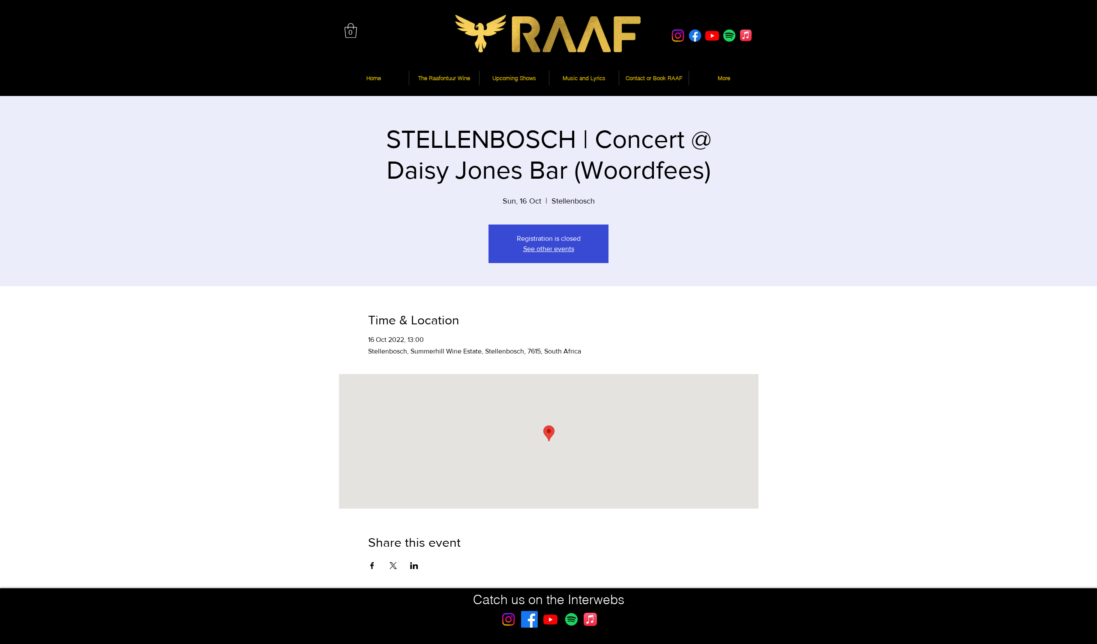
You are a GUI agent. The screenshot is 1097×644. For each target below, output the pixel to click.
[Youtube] (712, 35)
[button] (351, 30)
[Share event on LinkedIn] (414, 565)
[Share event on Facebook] (372, 565)
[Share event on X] (393, 565)
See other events (548, 248)
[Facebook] (695, 35)
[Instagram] (678, 35)
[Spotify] (729, 35)
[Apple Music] (746, 35)
